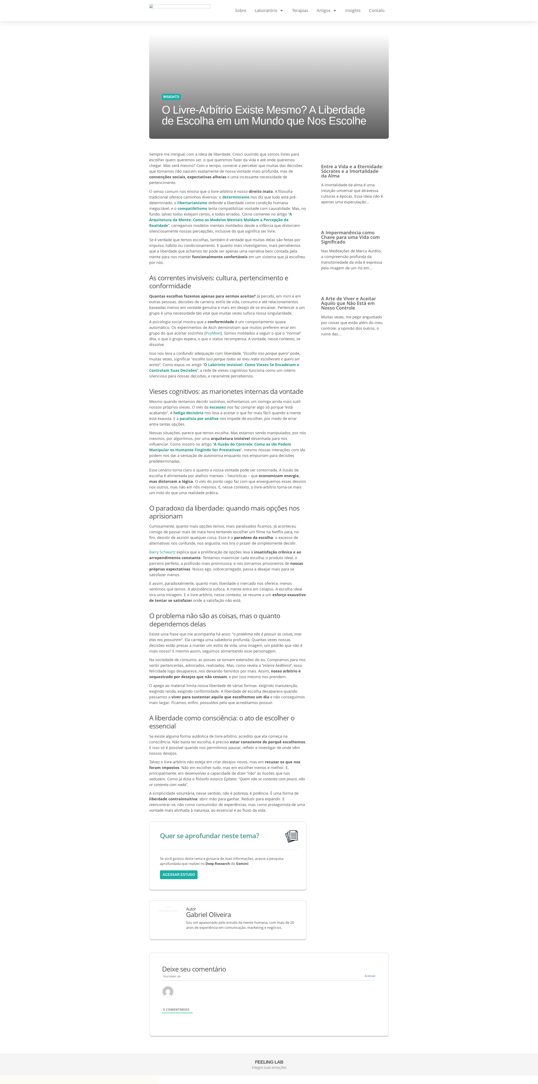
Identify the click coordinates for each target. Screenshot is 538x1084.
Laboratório (266, 10)
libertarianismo (192, 202)
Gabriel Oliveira (208, 914)
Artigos (324, 10)
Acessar (370, 976)
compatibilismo (192, 208)
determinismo (235, 197)
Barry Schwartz (162, 552)
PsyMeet (213, 333)
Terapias (300, 10)
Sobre (240, 10)
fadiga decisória (188, 412)
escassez (218, 407)
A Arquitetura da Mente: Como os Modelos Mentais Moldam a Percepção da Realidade (220, 220)
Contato (377, 10)
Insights (353, 10)
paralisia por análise (199, 418)
